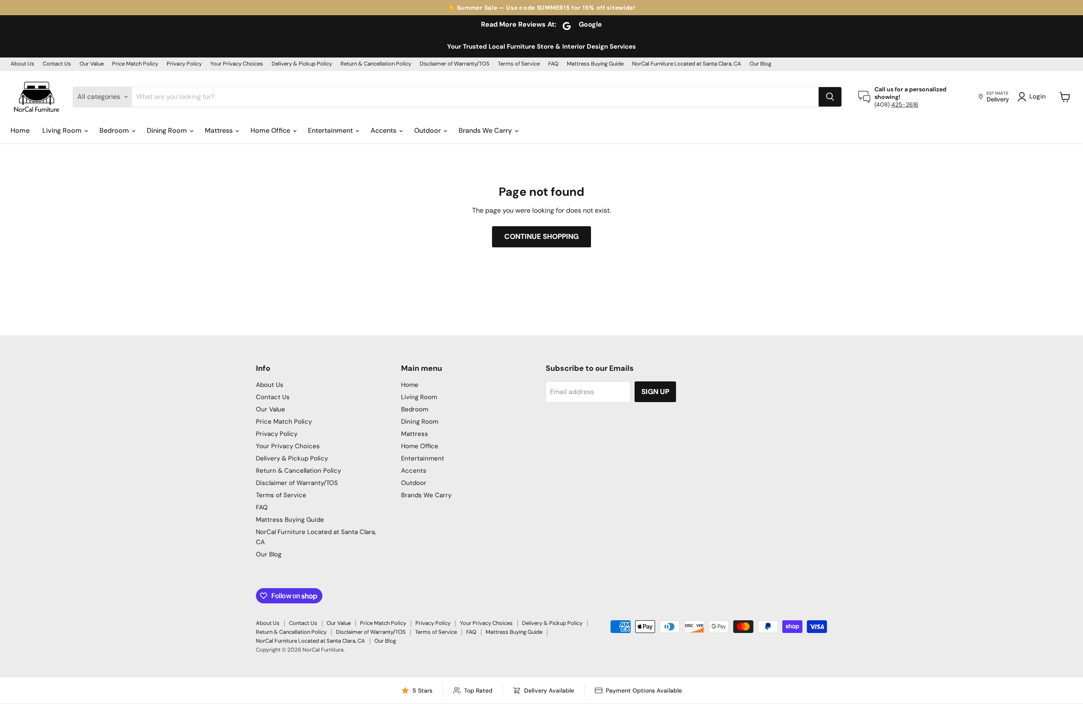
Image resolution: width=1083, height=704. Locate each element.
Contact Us (57, 64)
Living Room (62, 130)
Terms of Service (519, 64)
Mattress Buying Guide (595, 64)
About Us (22, 64)
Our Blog (760, 64)
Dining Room (168, 130)
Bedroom (115, 130)
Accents (384, 130)
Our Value (92, 64)
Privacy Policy (184, 64)
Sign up (655, 391)
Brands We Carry (486, 130)
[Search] (830, 97)
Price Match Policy (135, 64)
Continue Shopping (541, 236)
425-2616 (904, 104)
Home (20, 130)
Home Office (271, 130)
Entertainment (331, 130)
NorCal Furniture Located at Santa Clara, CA (686, 64)
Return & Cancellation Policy (376, 64)
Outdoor (428, 130)
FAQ (553, 64)
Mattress (219, 130)
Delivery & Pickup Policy (302, 64)
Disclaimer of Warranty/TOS (454, 64)
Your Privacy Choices (236, 64)
